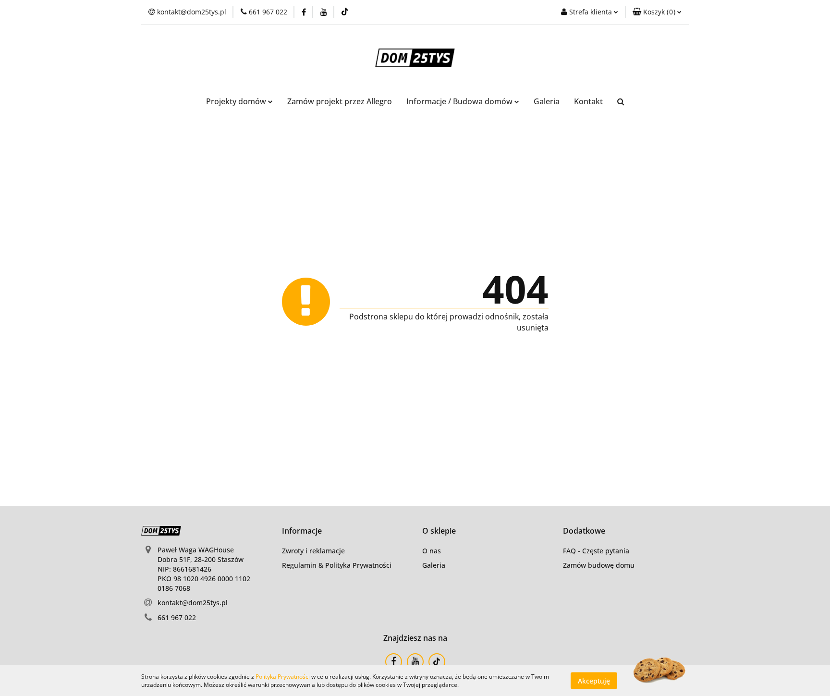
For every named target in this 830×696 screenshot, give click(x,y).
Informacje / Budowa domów (460, 101)
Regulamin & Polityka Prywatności (336, 565)
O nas (431, 550)
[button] (657, 12)
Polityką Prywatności (283, 676)
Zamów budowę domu (599, 565)
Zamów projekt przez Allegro (339, 101)
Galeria (547, 101)
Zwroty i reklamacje (313, 550)
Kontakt (588, 101)
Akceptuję (594, 680)
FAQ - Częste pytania (596, 550)
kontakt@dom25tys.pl (193, 602)
